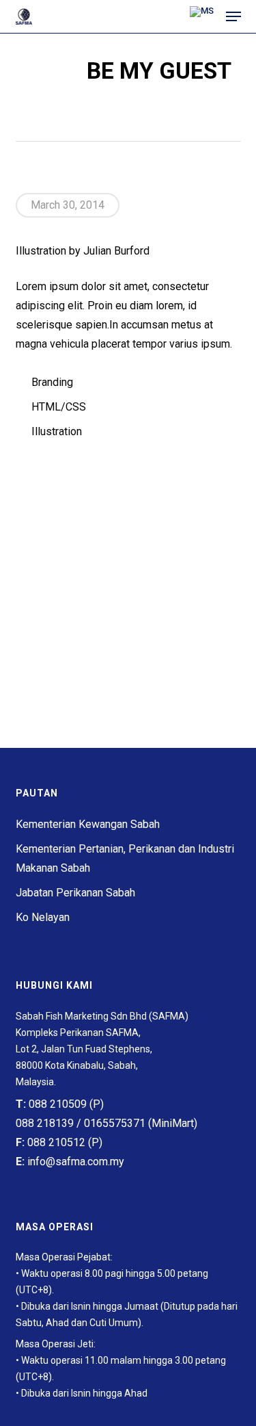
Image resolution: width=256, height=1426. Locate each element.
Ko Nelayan (43, 917)
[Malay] (202, 16)
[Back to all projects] (128, 113)
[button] (233, 16)
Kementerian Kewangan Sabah (88, 824)
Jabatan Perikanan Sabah (75, 892)
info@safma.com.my (75, 1161)
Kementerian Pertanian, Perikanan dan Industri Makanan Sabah (125, 858)
